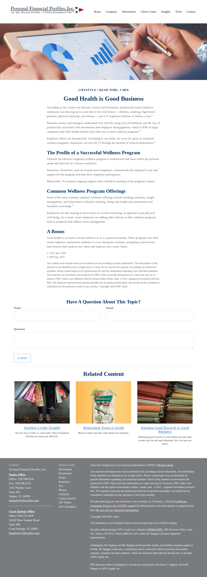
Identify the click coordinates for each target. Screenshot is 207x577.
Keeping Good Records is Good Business (165, 430)
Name (17, 307)
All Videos (65, 502)
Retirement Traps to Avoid (103, 428)
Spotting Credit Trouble (42, 428)
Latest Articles (67, 498)
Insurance (64, 481)
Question (19, 329)
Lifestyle (64, 494)
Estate (62, 477)
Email (109, 307)
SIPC (160, 529)
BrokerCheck (165, 465)
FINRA (151, 529)
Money (63, 490)
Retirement (65, 469)
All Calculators (67, 506)
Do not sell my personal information (117, 510)
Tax (61, 485)
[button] (111, 11)
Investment (65, 473)
